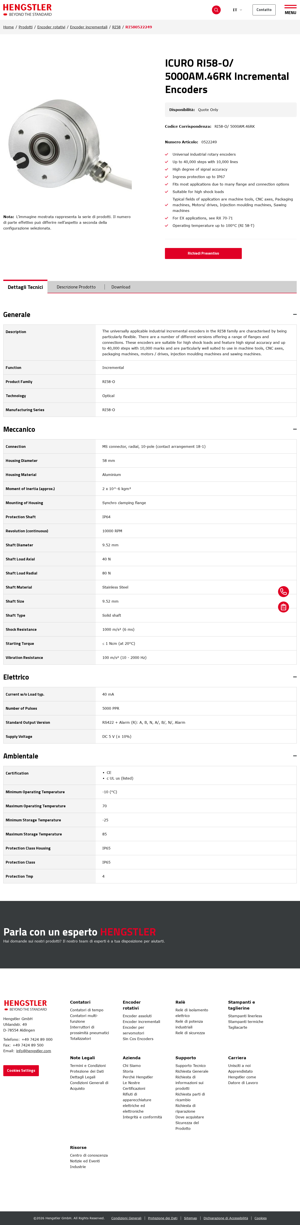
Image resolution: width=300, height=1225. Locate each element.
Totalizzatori (80, 1039)
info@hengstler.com (33, 1051)
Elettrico (16, 676)
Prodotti (26, 27)
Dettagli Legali (82, 1077)
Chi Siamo (132, 1066)
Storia (128, 1071)
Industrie (78, 1167)
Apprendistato (240, 1071)
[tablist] (150, 287)
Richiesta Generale (191, 1071)
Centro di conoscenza (89, 1155)
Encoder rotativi (51, 27)
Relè (180, 1002)
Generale (16, 314)
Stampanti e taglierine (241, 1005)
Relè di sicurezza (190, 1033)
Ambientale (20, 755)
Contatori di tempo (86, 1010)
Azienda (132, 1057)
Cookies (261, 1218)
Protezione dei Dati (87, 1071)
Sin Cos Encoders (138, 1039)
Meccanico (19, 429)
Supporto (185, 1057)
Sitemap (190, 1218)
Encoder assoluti (137, 1016)
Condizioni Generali (126, 1218)
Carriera (237, 1057)
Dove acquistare (189, 1117)
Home (8, 27)
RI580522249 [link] (138, 27)
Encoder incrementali (88, 27)
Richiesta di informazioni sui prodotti (189, 1082)
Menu (290, 12)
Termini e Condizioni (88, 1066)
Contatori (80, 1002)
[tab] (25, 287)
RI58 (116, 27)
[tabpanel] (150, 597)
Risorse (78, 1147)
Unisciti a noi (239, 1066)
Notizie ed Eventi (85, 1161)
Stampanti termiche (245, 1022)
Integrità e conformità (142, 1117)
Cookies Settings (21, 1070)
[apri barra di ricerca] (216, 9)
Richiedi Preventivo (203, 253)
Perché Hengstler (138, 1077)
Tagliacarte (237, 1027)
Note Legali (82, 1057)
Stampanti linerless (245, 1016)
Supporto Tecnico (190, 1066)
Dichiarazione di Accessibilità (226, 1218)
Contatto (264, 10)
